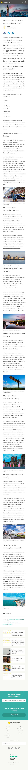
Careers (7, 733)
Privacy (14, 762)
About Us (8, 728)
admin (8, 26)
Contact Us (20, 733)
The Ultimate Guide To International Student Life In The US (18, 668)
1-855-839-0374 (14, 714)
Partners (7, 737)
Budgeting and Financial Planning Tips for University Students (18, 652)
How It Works (20, 728)
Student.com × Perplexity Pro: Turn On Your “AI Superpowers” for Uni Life (17, 634)
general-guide (8, 613)
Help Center (20, 730)
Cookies (10, 762)
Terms (19, 762)
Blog (8, 730)
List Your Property (7, 735)
